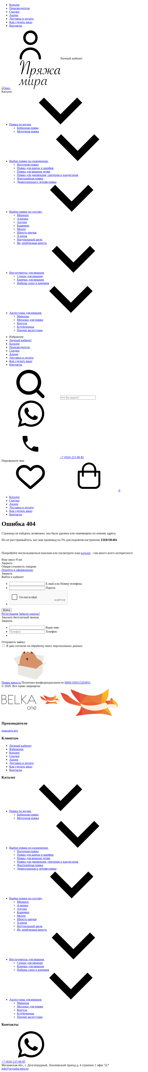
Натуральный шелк (29, 239)
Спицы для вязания (30, 276)
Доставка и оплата (21, 18)
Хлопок (22, 236)
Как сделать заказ (20, 22)
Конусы (22, 323)
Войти (6, 610)
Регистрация (10, 613)
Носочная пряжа (28, 164)
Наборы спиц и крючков (33, 283)
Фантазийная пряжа (30, 178)
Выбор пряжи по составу (26, 211)
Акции (13, 15)
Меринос (23, 215)
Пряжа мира (11, 682)
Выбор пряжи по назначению (29, 161)
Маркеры (23, 316)
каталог (86, 553)
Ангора (22, 222)
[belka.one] (30, 715)
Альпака (22, 218)
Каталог (14, 4)
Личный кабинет (20, 340)
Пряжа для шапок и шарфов (35, 168)
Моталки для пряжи (30, 319)
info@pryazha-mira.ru (15, 1068)
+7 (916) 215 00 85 (71, 457)
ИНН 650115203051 (78, 682)
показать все (10, 730)
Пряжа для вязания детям (33, 171)
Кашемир (23, 225)
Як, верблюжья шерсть (32, 243)
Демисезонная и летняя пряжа (36, 182)
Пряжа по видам (20, 124)
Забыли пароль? (29, 613)
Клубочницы (25, 326)
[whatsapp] (30, 427)
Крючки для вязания (30, 279)
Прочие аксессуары (30, 330)
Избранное (16, 749)
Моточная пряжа (28, 131)
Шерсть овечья (26, 232)
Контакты (15, 25)
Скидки (14, 11)
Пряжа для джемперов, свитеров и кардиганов (47, 175)
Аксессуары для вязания (25, 312)
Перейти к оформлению (17, 570)
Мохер (21, 229)
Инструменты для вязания (27, 272)
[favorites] (30, 490)
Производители (19, 8)
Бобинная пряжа (28, 128)
